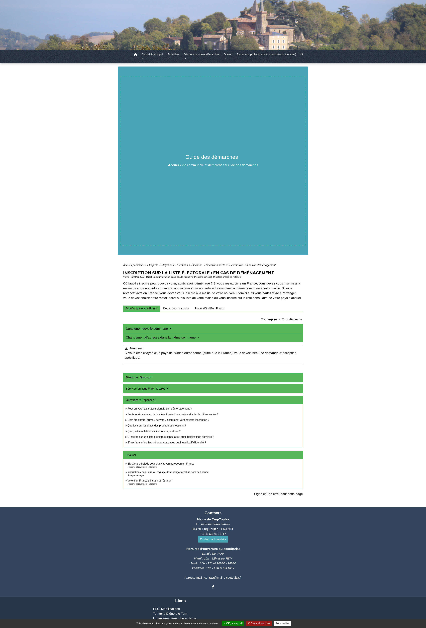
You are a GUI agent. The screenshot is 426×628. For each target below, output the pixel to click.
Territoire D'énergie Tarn (170, 613)
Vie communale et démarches (203, 165)
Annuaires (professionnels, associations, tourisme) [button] (266, 54)
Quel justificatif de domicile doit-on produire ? (154, 431)
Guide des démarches (242, 165)
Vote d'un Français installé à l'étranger (149, 480)
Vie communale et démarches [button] (201, 54)
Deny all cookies (260, 623)
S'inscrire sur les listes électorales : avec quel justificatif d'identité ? (166, 442)
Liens (180, 600)
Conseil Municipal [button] (152, 54)
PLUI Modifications (166, 609)
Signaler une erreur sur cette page (278, 494)
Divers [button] (227, 54)
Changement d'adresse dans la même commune (161, 337)
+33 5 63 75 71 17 (213, 534)
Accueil (174, 165)
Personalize (282, 623)
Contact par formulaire (213, 539)
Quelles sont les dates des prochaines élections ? (156, 425)
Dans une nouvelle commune (147, 328)
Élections (197, 265)
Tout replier (271, 319)
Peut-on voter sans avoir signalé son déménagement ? (159, 408)
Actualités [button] (173, 54)
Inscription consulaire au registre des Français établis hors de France (168, 472)
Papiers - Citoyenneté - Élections (169, 265)
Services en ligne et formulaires (146, 388)
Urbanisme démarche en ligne (174, 618)
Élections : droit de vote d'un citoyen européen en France (160, 463)
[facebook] (213, 587)
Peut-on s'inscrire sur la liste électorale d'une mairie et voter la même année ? (172, 414)
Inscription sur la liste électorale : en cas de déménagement (241, 265)
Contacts (213, 513)
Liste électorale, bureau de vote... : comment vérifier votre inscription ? (168, 420)
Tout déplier (292, 319)
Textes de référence (138, 377)
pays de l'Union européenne (181, 353)
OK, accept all (234, 623)
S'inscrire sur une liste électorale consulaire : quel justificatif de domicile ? (170, 436)
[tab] (141, 308)
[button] (135, 55)
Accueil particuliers (134, 265)
